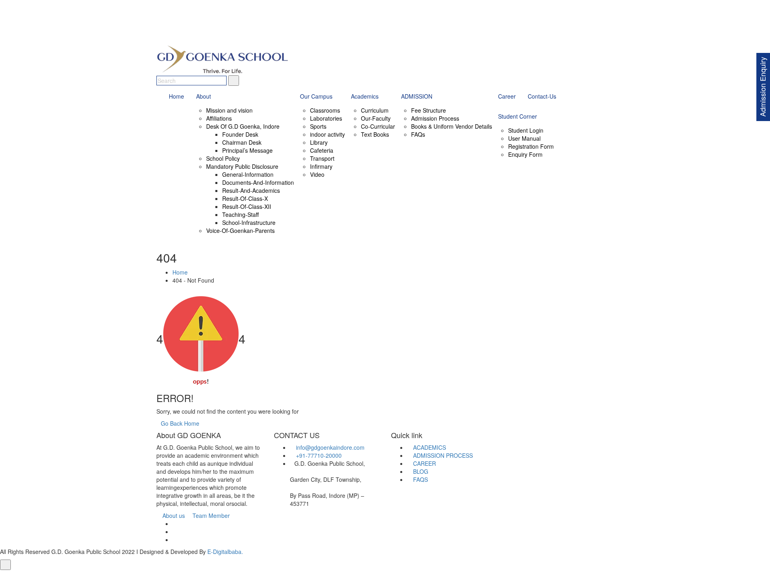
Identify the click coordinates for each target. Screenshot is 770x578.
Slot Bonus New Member (212, 574)
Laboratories (326, 118)
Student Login (525, 130)
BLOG (419, 471)
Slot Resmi (528, 574)
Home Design (450, 574)
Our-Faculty (376, 118)
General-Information (248, 174)
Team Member (210, 515)
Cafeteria (321, 150)
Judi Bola (168, 574)
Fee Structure (428, 110)
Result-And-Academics (251, 190)
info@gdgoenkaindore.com (330, 447)
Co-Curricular (378, 126)
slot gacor (374, 574)
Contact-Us (542, 96)
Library (319, 142)
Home (176, 96)
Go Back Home (180, 423)
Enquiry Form (525, 154)
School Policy (223, 158)
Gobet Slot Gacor (491, 574)
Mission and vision (229, 110)
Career (507, 96)
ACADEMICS (428, 447)
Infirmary (321, 166)
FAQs (418, 134)
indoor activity (327, 134)
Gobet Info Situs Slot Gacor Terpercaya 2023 (303, 574)
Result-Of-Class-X (245, 198)
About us (173, 515)
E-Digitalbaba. (225, 552)
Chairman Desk (241, 142)
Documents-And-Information (258, 182)
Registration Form (531, 146)
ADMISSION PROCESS (442, 455)
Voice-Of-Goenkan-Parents (240, 230)
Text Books (375, 134)
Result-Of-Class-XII (246, 206)
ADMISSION (416, 96)
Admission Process (435, 118)
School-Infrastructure (249, 222)
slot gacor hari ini (410, 574)
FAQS (419, 479)
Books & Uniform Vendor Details (451, 126)
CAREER (423, 463)
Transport (322, 158)
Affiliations (219, 118)
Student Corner (517, 116)
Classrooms (325, 110)
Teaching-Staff (240, 214)
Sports (318, 126)
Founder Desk (240, 134)
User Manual (524, 138)
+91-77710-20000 (319, 455)
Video (317, 174)
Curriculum (375, 110)
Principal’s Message (247, 150)
